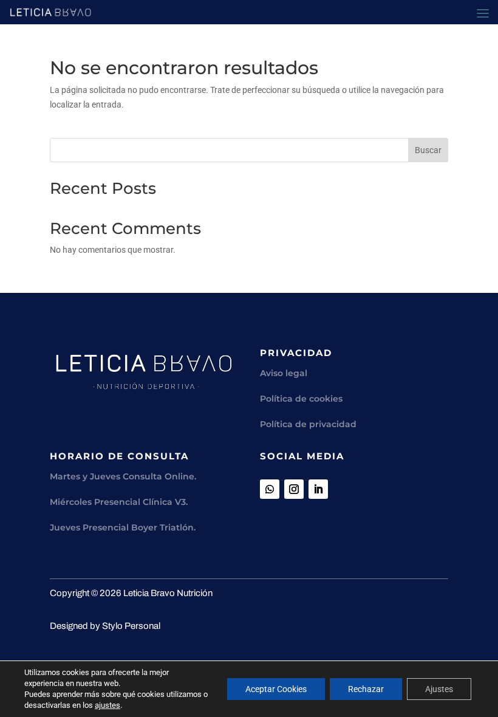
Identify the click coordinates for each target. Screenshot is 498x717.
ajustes (107, 705)
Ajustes (439, 689)
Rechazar (366, 689)
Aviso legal (283, 373)
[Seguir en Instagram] (294, 489)
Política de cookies (301, 398)
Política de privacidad (308, 424)
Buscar (428, 150)
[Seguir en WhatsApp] (269, 489)
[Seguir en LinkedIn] (318, 489)
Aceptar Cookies (276, 689)
